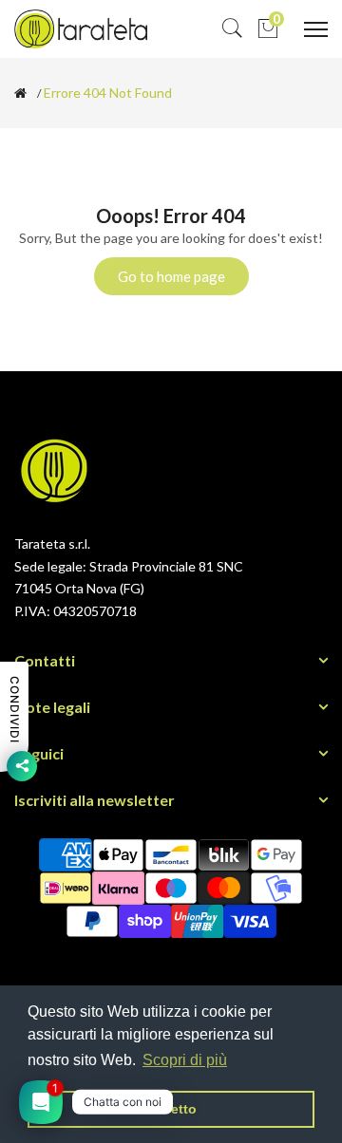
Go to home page (171, 276)
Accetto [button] (171, 1108)
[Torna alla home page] (20, 93)
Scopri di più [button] (184, 1060)
